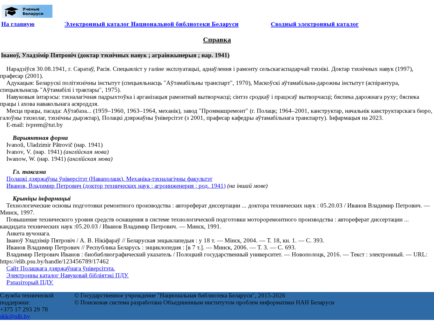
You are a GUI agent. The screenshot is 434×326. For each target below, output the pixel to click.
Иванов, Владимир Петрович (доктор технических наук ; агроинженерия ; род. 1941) (116, 185)
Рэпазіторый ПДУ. (29, 282)
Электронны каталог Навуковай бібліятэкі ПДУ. (67, 275)
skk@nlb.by (15, 316)
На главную (18, 24)
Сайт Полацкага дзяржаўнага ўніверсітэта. (60, 268)
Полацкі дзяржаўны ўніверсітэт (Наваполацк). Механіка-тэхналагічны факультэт (109, 178)
